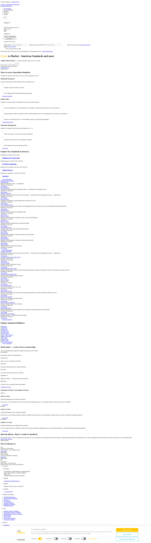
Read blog (3, 457)
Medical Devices (7, 170)
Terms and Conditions (9, 519)
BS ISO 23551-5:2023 (6, 291)
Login (5, 46)
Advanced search (5, 67)
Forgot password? (85, 45)
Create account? (11, 46)
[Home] (6, 6)
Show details (92, 538)
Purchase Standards (7, 96)
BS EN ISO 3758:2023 (6, 297)
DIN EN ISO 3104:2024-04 (8, 313)
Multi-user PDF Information (11, 498)
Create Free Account (6, 387)
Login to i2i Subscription (7, 4)
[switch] (56, 538)
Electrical (5, 176)
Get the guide (4, 439)
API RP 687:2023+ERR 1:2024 (9, 274)
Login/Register (9, 38)
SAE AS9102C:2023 (6, 227)
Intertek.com (16, 4)
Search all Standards (7, 250)
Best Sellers (4, 180)
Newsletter (6, 525)
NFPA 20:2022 (4, 233)
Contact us (6, 500)
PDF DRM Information (9, 497)
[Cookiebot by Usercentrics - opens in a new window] (21, 540)
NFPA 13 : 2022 (5, 216)
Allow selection (127, 534)
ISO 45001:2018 (5, 188)
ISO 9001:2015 (4, 182)
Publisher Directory (8, 505)
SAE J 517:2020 (5, 280)
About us (10, 439)
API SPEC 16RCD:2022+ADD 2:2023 (10, 257)
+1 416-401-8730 (14, 2)
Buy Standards (7, 8)
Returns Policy (7, 515)
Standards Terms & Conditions (11, 511)
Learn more (5, 148)
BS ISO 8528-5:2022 (6, 308)
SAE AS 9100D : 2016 (6, 205)
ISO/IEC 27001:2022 (6, 193)
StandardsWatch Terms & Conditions (13, 514)
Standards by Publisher (9, 504)
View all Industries (7, 179)
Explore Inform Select (47, 51)
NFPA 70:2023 (4, 244)
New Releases (10, 180)
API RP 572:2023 (5, 263)
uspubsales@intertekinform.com (12, 481)
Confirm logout (12, 36)
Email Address (22, 45)
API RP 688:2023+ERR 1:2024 (9, 268)
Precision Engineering (9, 164)
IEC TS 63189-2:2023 (6, 285)
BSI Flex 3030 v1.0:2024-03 (8, 302)
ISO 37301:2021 (5, 199)
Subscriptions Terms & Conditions (12, 512)
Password (61, 45)
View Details (4, 186)
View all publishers (7, 343)
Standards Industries (9, 503)
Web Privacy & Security (10, 518)
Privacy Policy (7, 516)
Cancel (6, 36)
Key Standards (7, 501)
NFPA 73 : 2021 (5, 221)
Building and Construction (11, 158)
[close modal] (5, 31)
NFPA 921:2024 (5, 210)
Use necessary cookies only (127, 539)
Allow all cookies (127, 530)
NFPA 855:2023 (5, 238)
